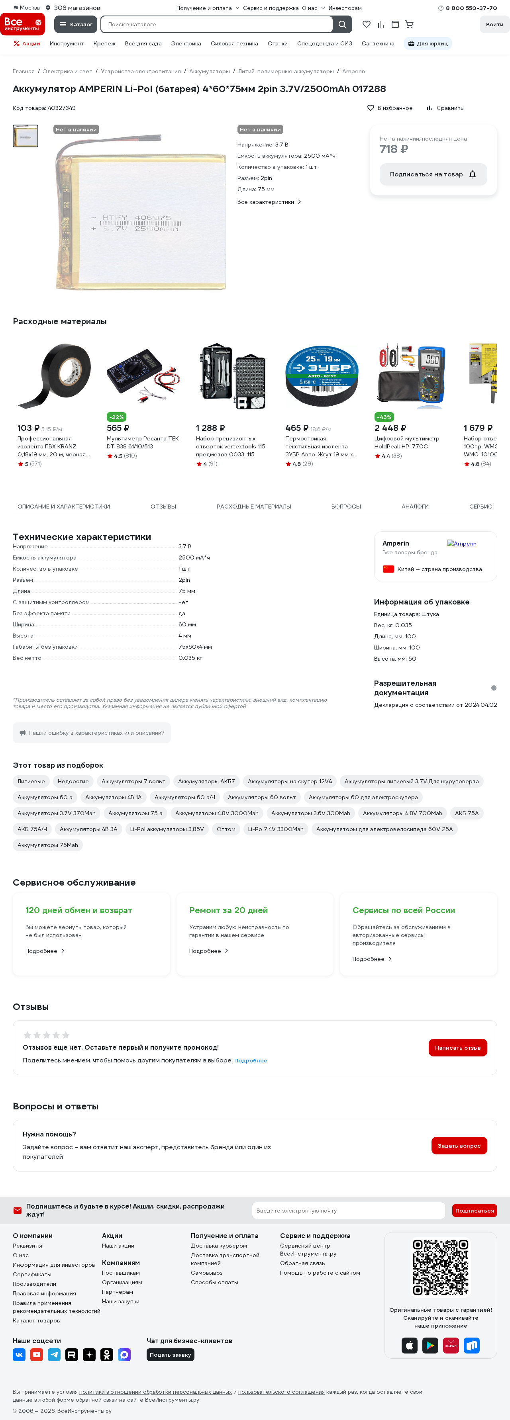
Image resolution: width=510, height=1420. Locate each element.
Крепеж (105, 43)
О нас (21, 1255)
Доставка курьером (219, 1245)
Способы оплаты (214, 1282)
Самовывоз (207, 1272)
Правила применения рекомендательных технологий (56, 1306)
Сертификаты (32, 1274)
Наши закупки (120, 1301)
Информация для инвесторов (54, 1264)
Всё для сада (143, 43)
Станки (278, 43)
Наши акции (118, 1245)
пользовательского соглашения (281, 1392)
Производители (34, 1283)
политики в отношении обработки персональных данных (155, 1392)
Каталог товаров (36, 1320)
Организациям (122, 1282)
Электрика (186, 43)
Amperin (395, 544)
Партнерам (117, 1291)
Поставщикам (121, 1272)
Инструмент (67, 43)
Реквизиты (27, 1245)
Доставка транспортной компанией (225, 1259)
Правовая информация (44, 1293)
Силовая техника (234, 43)
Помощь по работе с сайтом (320, 1272)
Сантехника (378, 43)
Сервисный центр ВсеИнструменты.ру (308, 1249)
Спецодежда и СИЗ (324, 43)
